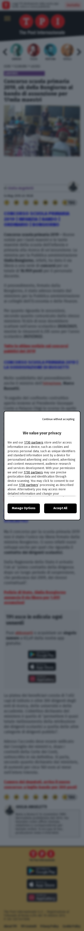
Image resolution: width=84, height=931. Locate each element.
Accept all (60, 508)
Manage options (24, 508)
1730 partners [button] (33, 442)
